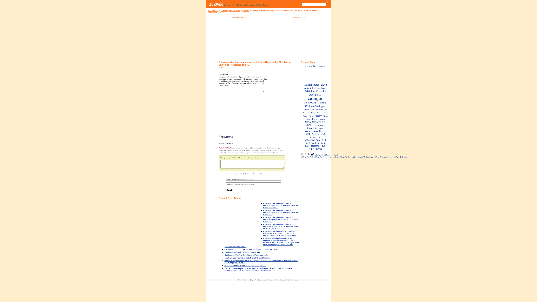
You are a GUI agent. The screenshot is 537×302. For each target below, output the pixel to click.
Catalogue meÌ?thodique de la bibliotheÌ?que (242, 252)
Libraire (322, 119)
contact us (223, 85)
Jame (314, 119)
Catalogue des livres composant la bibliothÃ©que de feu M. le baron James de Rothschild (280, 219)
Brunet (318, 95)
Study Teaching (312, 143)
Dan (312, 109)
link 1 (265, 92)
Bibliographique (319, 88)
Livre (308, 124)
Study (324, 140)
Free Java (308, 66)
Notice (315, 131)
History (318, 116)
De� (316, 109)
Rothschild (309, 140)
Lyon (314, 125)
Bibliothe (310, 91)
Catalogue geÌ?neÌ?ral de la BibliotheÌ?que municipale (246, 255)
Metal (321, 128)
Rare (320, 137)
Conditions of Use (272, 280)
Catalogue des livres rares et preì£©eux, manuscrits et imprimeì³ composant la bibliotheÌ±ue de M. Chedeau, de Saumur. (280, 233)
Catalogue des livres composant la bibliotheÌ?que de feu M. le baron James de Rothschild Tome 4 (280, 205)
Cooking (322, 102)
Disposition (306, 113)
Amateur (308, 85)
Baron (316, 84)
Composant (310, 102)
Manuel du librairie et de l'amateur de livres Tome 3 (245, 266)
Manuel (321, 125)
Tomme (318, 149)
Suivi (323, 143)
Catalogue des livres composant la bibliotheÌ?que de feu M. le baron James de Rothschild (280, 212)
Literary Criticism (318, 122)
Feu (319, 112)
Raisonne (312, 137)
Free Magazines (319, 66)
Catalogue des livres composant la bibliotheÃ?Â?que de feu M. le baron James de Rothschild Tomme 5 (281, 226)
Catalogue (315, 99)
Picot (307, 134)
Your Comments (260, 280)
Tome (311, 149)
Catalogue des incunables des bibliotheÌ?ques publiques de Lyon (250, 249)
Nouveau (322, 131)
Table (307, 146)
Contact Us (283, 280)
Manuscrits (312, 128)
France (311, 116)
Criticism (306, 109)
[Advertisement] (237, 39)
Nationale (307, 131)
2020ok (216, 4)
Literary (308, 122)
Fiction (325, 113)
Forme (305, 116)
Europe (313, 113)
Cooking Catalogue (315, 106)
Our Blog (250, 280)
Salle (318, 140)
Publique (315, 134)
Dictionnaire (323, 109)
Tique (322, 146)
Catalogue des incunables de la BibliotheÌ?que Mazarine (247, 258)
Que (323, 134)
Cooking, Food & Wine (230, 11)
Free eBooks (213, 11)
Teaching (315, 146)
